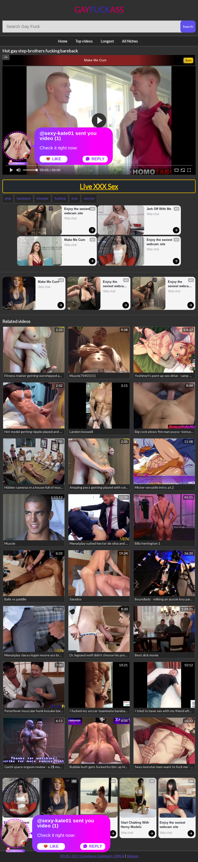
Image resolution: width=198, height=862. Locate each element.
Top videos (84, 41)
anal (8, 198)
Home (62, 41)
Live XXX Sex (99, 186)
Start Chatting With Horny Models (135, 825)
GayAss (99, 9)
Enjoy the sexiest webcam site (77, 211)
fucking (60, 198)
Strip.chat (70, 218)
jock (75, 198)
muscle (89, 198)
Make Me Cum (95, 60)
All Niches (130, 41)
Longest (107, 41)
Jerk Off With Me (159, 209)
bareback (24, 198)
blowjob (43, 198)
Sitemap (132, 856)
